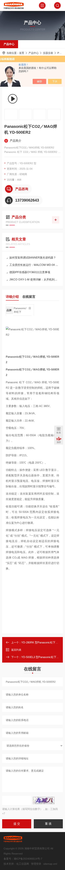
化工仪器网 (22, 863)
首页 (21, 52)
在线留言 (28, 297)
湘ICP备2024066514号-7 (28, 858)
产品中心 (9, 44)
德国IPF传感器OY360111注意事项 (29, 272)
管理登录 (36, 863)
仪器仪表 (48, 52)
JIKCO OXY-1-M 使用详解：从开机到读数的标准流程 (34, 279)
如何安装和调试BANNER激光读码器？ (32, 257)
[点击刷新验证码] (44, 800)
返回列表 (16, 649)
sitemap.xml (50, 863)
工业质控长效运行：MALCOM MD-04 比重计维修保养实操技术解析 (34, 264)
